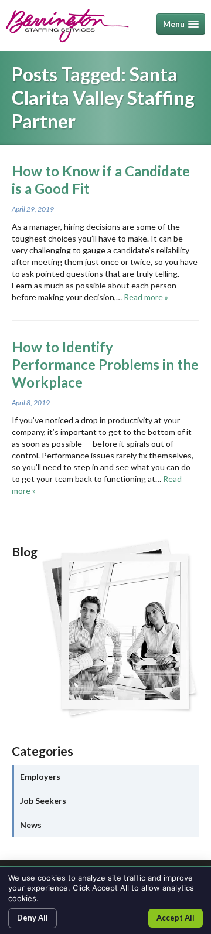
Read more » (146, 297)
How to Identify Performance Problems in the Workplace (105, 364)
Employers (40, 777)
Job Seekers (43, 801)
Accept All (175, 917)
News (31, 825)
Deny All (32, 917)
